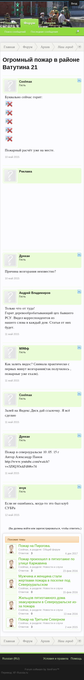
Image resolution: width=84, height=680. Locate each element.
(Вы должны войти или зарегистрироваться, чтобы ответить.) (45, 528)
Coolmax (23, 549)
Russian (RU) (11, 658)
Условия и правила (55, 658)
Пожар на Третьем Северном (41, 619)
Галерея (49, 23)
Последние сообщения (44, 31)
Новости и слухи (53, 567)
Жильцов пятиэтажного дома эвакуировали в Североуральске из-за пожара (47, 602)
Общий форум (51, 549)
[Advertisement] (42, 214)
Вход (74, 3)
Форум (29, 23)
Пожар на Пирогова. (34, 546)
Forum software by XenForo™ (42, 669)
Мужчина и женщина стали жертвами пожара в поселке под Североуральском (44, 580)
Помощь (76, 658)
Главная (10, 23)
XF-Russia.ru (20, 672)
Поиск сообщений (15, 31)
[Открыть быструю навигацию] (79, 47)
